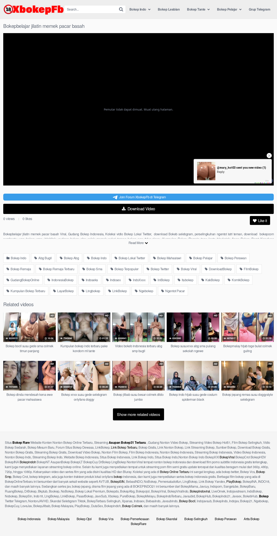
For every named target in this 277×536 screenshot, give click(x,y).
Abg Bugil (45, 258)
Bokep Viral (188, 269)
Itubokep (187, 280)
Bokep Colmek (132, 505)
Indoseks (91, 280)
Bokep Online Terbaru (174, 471)
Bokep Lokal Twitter (131, 258)
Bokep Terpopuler (126, 269)
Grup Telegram (259, 9)
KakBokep (212, 280)
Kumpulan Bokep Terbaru (27, 291)
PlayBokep (233, 481)
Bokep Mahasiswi (168, 258)
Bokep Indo (137, 9)
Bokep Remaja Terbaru (58, 269)
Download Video (140, 209)
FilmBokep (251, 269)
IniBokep (163, 280)
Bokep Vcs (106, 518)
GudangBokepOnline (24, 280)
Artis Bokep (251, 518)
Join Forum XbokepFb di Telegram (142, 197)
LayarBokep (65, 291)
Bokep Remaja (20, 269)
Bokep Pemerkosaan (135, 518)
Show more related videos (138, 414)
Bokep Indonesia (29, 518)
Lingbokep (92, 291)
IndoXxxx (139, 280)
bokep (118, 476)
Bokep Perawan (235, 258)
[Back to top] (266, 523)
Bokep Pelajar (227, 9)
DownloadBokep (220, 269)
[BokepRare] (33, 9)
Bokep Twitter (159, 269)
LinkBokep (119, 291)
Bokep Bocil (187, 501)
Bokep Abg (71, 258)
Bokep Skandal (166, 518)
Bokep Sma (94, 269)
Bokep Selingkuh (196, 518)
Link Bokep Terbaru (124, 447)
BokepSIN (118, 481)
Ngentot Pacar (175, 291)
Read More (136, 242)
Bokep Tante (196, 9)
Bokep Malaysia (58, 518)
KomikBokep (240, 280)
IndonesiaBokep (62, 280)
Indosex (115, 280)
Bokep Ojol (84, 518)
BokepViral (227, 457)
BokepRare (138, 523)
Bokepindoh (28, 462)
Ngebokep (145, 291)
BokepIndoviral (200, 491)
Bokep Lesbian (169, 9)
